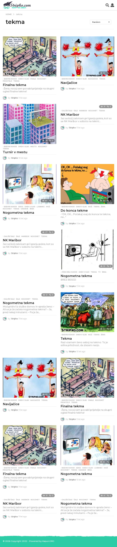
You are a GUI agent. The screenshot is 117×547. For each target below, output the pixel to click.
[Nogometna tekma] (29, 184)
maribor (83, 111)
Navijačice (69, 83)
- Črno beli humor (69, 272)
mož (48, 206)
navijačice (93, 79)
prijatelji (7, 81)
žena (32, 209)
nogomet (41, 79)
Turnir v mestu (15, 152)
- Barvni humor (10, 79)
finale (33, 79)
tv (99, 272)
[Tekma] (87, 312)
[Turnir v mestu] (29, 124)
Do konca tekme (74, 210)
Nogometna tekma (18, 213)
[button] (107, 5)
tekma (16, 81)
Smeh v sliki (23, 79)
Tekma (66, 339)
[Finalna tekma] (29, 56)
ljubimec (41, 206)
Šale (76, 111)
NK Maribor (70, 115)
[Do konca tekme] (87, 184)
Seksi (20, 206)
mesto (33, 146)
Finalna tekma (14, 85)
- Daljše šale (66, 111)
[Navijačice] (87, 56)
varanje (24, 209)
